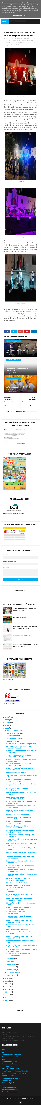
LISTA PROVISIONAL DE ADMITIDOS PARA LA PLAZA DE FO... (21, 946)
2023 (7, 725)
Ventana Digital (8, 1083)
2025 (7, 720)
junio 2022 (11, 962)
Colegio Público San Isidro (11, 1055)
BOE (3, 1050)
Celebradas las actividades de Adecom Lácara (24, 609)
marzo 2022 (11, 970)
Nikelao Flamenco (25, 43)
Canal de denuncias (9, 1092)
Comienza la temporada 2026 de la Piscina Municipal (25, 645)
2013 (7, 1000)
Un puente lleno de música (16, 883)
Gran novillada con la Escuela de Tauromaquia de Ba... (18, 756)
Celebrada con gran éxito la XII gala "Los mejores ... (21, 849)
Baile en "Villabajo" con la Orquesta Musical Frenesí (19, 769)
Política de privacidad (10, 1090)
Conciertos (8, 43)
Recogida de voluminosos (16, 772)
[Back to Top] (20, 1102)
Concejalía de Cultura (27, 40)
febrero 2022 (12, 972)
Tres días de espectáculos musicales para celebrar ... (20, 857)
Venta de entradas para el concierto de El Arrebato (21, 751)
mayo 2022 (11, 964)
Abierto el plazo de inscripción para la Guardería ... (20, 811)
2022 (7, 728)
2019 (7, 984)
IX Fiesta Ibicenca (19, 617)
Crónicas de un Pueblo (10, 1057)
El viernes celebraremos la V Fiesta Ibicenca (19, 941)
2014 (7, 997)
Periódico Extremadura (11, 1078)
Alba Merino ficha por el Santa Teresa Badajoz (20, 891)
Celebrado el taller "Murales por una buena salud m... (20, 866)
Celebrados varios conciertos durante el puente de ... (21, 840)
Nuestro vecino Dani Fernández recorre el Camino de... (21, 950)
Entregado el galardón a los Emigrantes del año (21, 844)
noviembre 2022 (13, 733)
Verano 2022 (15, 45)
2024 (7, 723)
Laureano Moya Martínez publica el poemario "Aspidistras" (25, 627)
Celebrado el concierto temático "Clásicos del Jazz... (19, 954)
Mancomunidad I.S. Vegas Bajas (14, 1073)
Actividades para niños (13, 359)
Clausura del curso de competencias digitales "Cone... (20, 831)
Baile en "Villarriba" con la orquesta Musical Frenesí (19, 921)
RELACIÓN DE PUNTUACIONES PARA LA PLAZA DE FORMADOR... (20, 879)
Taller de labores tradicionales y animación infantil (18, 818)
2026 (7, 717)
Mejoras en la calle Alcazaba (17, 929)
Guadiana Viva (7, 1066)
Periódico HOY (7, 1080)
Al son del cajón (15, 40)
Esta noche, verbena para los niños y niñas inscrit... (20, 862)
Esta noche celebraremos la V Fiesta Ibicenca (20, 925)
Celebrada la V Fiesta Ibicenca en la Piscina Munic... (19, 912)
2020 (7, 981)
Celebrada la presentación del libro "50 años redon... (21, 802)
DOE (3, 1059)
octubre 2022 (12, 736)
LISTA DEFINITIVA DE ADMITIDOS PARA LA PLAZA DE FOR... (21, 895)
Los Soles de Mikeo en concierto (18, 815)
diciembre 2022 (13, 730)
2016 (7, 992)
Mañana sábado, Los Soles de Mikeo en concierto (20, 388)
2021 (7, 978)
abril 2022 (11, 967)
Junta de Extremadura (10, 1069)
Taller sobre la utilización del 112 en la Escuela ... (20, 933)
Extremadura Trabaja (10, 1064)
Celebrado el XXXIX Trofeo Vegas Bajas (21, 744)
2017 (7, 989)
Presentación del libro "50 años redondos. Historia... (18, 827)
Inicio (4, 21)
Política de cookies (9, 1087)
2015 (7, 995)
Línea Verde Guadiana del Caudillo (15, 1071)
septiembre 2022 (13, 739)
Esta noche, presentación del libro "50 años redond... (20, 806)
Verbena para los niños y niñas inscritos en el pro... (21, 875)
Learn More (17, 15)
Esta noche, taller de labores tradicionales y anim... (17, 798)
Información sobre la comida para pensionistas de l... (19, 747)
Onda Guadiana (8, 1076)
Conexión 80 (16, 43)
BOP (3, 1052)
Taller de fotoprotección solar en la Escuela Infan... (20, 870)
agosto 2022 (12, 741)
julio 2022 (10, 959)
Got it (26, 15)
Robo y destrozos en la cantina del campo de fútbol (19, 899)
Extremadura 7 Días (9, 1062)
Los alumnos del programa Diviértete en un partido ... (21, 760)
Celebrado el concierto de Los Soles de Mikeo (20, 351)
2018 (7, 987)
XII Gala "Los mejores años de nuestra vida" (20, 904)
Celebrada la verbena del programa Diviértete (20, 835)
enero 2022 (11, 975)
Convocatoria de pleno (21, 635)
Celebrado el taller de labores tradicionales (17, 370)
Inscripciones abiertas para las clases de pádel (21, 853)
